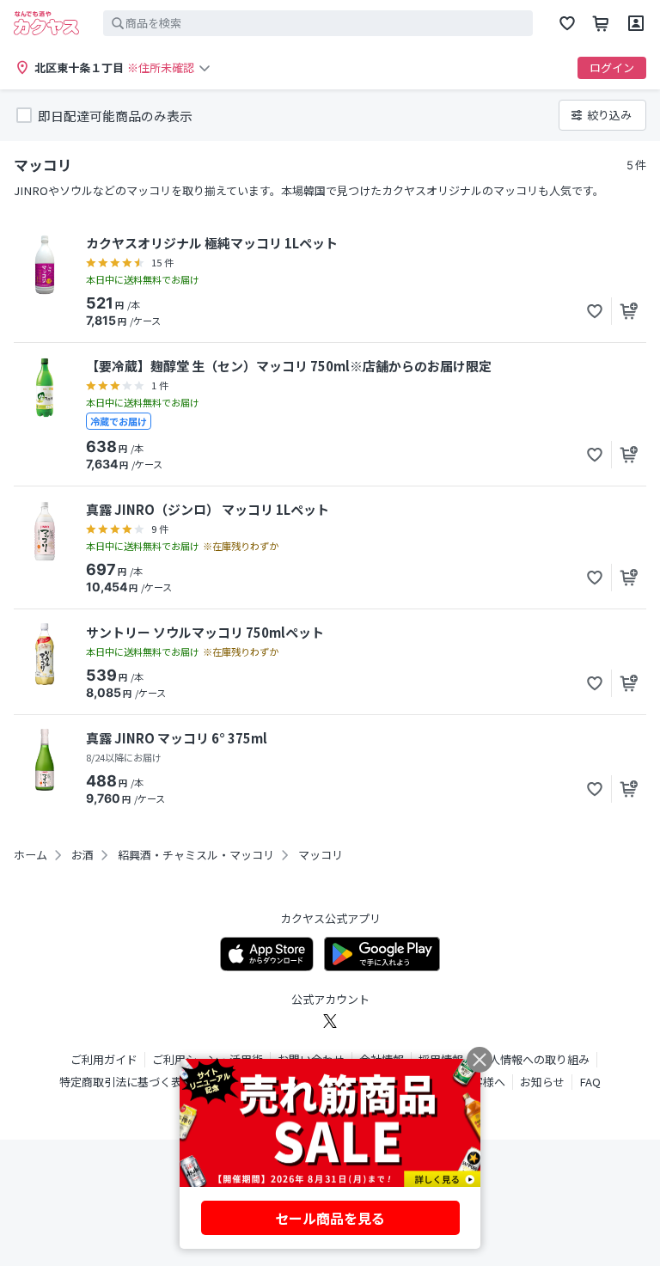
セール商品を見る (330, 1218)
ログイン (612, 67)
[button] (595, 311)
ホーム (30, 855)
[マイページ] (636, 23)
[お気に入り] (567, 23)
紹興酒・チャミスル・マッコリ (196, 855)
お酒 (82, 855)
